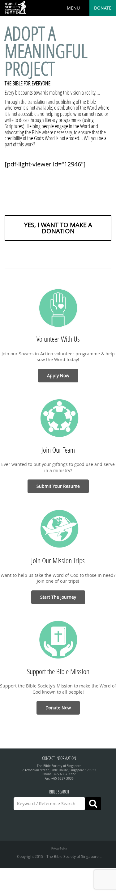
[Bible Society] (15, 7)
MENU (73, 8)
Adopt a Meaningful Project (46, 50)
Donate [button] (102, 8)
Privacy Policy (59, 848)
